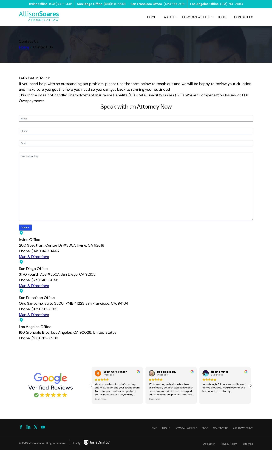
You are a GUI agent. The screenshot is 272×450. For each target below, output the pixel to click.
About (169, 17)
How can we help (196, 17)
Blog (222, 17)
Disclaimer (209, 443)
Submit (25, 227)
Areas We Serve (243, 428)
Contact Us (243, 17)
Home (151, 17)
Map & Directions (34, 256)
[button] (250, 385)
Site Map (248, 443)
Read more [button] (101, 399)
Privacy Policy (229, 443)
